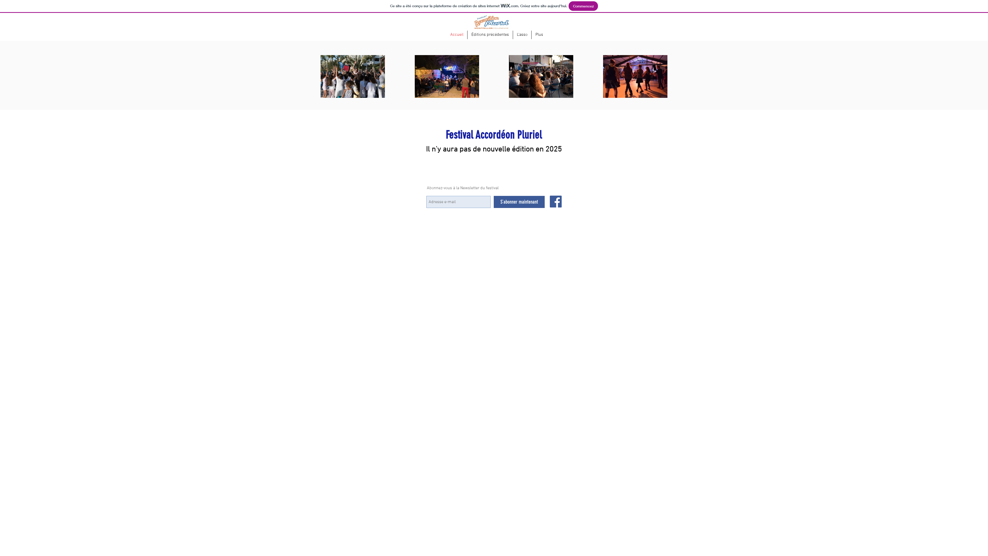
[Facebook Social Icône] (556, 201)
